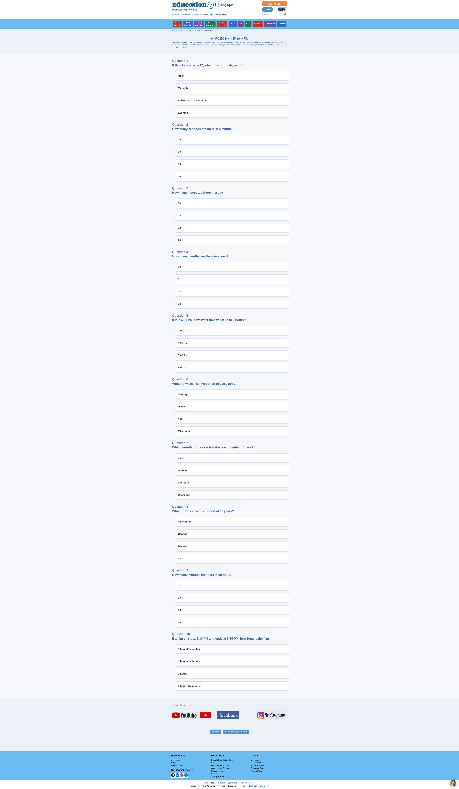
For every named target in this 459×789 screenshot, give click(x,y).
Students (185, 15)
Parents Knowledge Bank (222, 760)
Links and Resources (220, 765)
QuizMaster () (218, 15)
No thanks (254, 786)
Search (285, 14)
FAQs (173, 762)
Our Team (255, 760)
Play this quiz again (236, 732)
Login (268, 9)
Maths (190, 30)
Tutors (195, 15)
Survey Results (217, 776)
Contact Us (175, 760)
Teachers (204, 15)
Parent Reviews (257, 765)
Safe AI (214, 774)
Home (174, 30)
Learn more (265, 786)
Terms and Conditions (260, 768)
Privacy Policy (257, 771)
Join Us (274, 4)
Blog (213, 763)
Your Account (176, 765)
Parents (175, 15)
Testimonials (256, 763)
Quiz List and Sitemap (220, 768)
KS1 (182, 30)
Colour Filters (217, 771)
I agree (245, 786)
